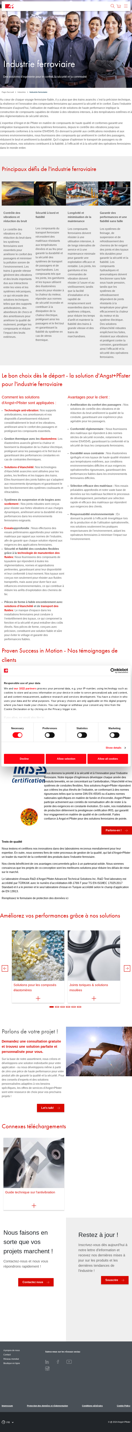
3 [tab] (62, 1007)
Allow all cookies (108, 758)
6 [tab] (79, 1007)
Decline (24, 758)
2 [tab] (57, 1007)
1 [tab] (52, 1007)
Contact (7, 1354)
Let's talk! (47, 1107)
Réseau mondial (11, 1359)
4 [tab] (68, 1007)
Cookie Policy (123, 1406)
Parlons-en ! (114, 830)
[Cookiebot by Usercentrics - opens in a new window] (113, 670)
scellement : (12, 503)
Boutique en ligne (11, 1363)
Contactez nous (33, 1282)
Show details (113, 747)
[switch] (50, 735)
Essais (8, 528)
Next (127, 968)
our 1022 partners (25, 688)
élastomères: (48, 438)
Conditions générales (92, 1406)
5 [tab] (74, 1007)
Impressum (7, 1406)
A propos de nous (11, 1350)
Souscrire (111, 1280)
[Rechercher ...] (113, 6)
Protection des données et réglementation (47, 1406)
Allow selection (66, 758)
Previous (5, 968)
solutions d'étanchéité (18, 606)
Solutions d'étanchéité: (19, 467)
